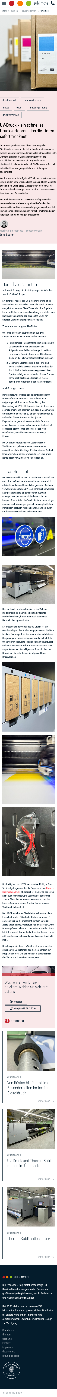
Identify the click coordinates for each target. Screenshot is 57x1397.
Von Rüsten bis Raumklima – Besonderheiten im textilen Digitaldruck (29, 1088)
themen (14, 11)
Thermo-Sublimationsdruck (29, 1239)
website (18, 1001)
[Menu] (4, 3)
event (19, 107)
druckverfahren (29, 11)
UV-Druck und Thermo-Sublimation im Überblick (30, 1163)
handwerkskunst (32, 100)
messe (6, 107)
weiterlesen (44, 1101)
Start (4, 11)
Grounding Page (12, 1392)
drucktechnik (10, 100)
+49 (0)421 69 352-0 (25, 1008)
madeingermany (38, 107)
